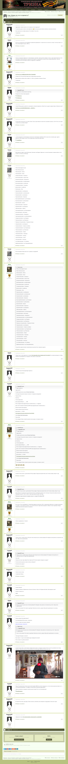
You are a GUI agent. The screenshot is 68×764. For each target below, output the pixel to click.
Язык (28, 761)
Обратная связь (37, 761)
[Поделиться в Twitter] (4, 749)
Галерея (26, 9)
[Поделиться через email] (16, 749)
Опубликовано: (20, 24)
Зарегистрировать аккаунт (19, 739)
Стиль (32, 761)
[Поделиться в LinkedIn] (17, 749)
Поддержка (40, 9)
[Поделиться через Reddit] (12, 749)
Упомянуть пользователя (20, 35)
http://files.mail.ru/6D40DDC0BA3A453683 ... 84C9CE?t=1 (25, 108)
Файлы (21, 9)
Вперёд (9, 729)
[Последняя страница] (11, 22)
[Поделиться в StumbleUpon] (14, 749)
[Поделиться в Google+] (7, 749)
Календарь (33, 9)
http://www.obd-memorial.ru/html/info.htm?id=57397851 (25, 413)
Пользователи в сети (13, 9)
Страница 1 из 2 (15, 21)
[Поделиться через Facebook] (6, 749)
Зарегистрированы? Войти (51, 1)
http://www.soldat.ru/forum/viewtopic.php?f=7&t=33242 (41, 355)
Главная (5, 9)
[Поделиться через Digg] (9, 749)
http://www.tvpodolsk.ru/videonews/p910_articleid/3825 (32, 716)
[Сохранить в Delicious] (11, 749)
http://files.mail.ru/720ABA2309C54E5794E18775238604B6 (26, 74)
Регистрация (61, 1)
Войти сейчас (49, 739)
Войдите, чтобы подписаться (52, 15)
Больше (46, 9)
